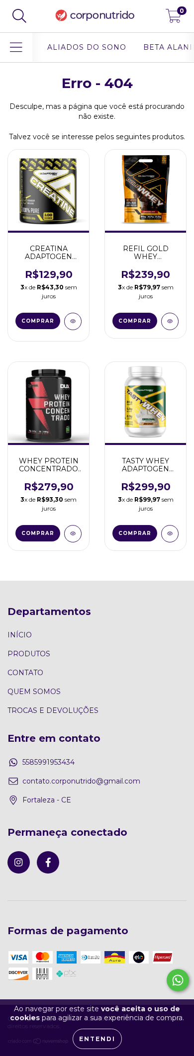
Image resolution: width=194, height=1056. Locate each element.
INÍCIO (19, 634)
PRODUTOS (28, 653)
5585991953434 (48, 762)
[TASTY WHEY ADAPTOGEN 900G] (170, 533)
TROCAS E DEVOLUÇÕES (52, 710)
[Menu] (16, 47)
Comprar (134, 321)
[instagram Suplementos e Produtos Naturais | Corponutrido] (18, 862)
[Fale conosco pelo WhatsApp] (178, 980)
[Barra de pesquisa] (19, 16)
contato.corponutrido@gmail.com (81, 781)
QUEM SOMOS (34, 691)
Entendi (97, 1039)
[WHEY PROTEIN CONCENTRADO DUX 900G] (73, 533)
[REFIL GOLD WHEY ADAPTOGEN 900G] (170, 321)
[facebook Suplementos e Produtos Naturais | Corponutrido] (48, 862)
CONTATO (25, 672)
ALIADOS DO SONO (86, 47)
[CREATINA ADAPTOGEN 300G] (73, 321)
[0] (174, 18)
